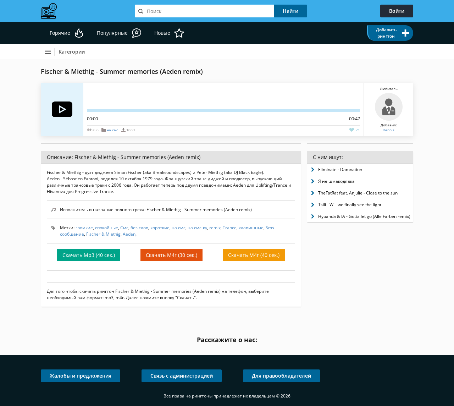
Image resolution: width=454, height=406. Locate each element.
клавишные (251, 228)
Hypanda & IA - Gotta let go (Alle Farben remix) (364, 216)
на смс (112, 129)
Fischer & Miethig (103, 234)
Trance (230, 228)
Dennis (388, 129)
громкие (84, 228)
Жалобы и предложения (80, 375)
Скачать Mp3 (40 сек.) (88, 255)
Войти (396, 10)
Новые (162, 32)
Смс (124, 228)
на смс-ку (197, 228)
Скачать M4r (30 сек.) (171, 255)
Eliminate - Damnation (340, 169)
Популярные (112, 32)
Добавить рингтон (386, 33)
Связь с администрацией (181, 375)
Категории (72, 51)
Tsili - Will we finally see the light (349, 205)
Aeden (129, 234)
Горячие (60, 32)
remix (215, 228)
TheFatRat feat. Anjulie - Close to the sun (358, 193)
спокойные (106, 228)
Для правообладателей (281, 375)
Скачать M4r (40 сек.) (253, 255)
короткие (160, 228)
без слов (139, 228)
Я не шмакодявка (336, 181)
